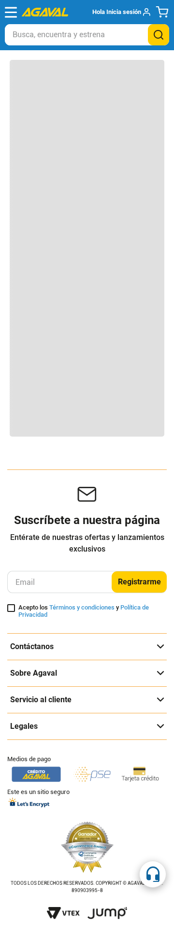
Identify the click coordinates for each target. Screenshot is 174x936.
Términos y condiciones (82, 607)
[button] (121, 12)
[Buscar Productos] (158, 35)
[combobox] (87, 34)
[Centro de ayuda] (152, 874)
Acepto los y (83, 611)
